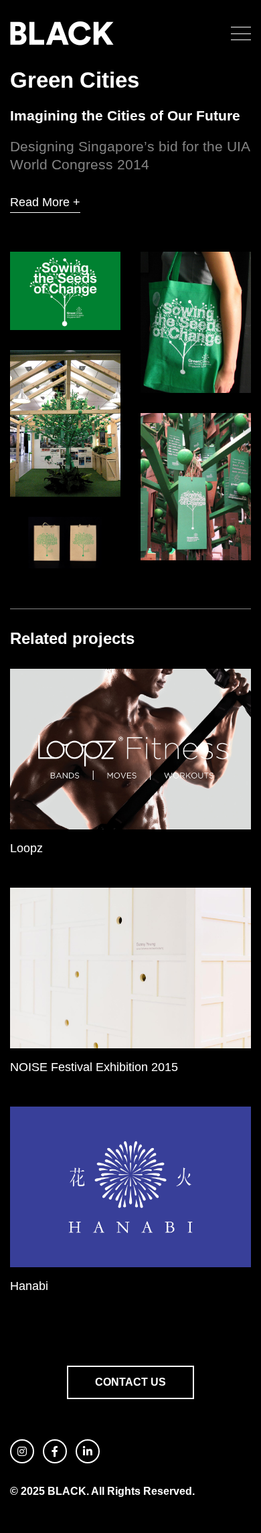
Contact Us (130, 1382)
